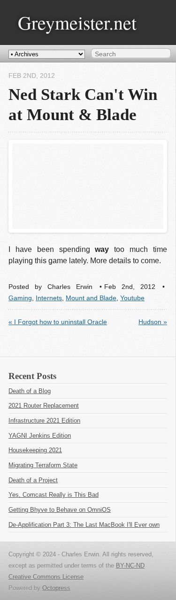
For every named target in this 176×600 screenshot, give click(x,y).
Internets (49, 298)
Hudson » (152, 322)
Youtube (132, 298)
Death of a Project (33, 480)
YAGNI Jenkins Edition (39, 435)
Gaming (20, 298)
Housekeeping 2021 (35, 450)
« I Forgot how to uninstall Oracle (57, 322)
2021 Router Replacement (43, 405)
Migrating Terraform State (42, 465)
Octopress (56, 588)
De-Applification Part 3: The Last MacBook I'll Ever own (84, 524)
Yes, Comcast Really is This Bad (53, 494)
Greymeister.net (77, 22)
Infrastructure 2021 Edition (44, 420)
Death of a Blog (29, 391)
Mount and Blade (91, 298)
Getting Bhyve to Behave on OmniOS (59, 509)
